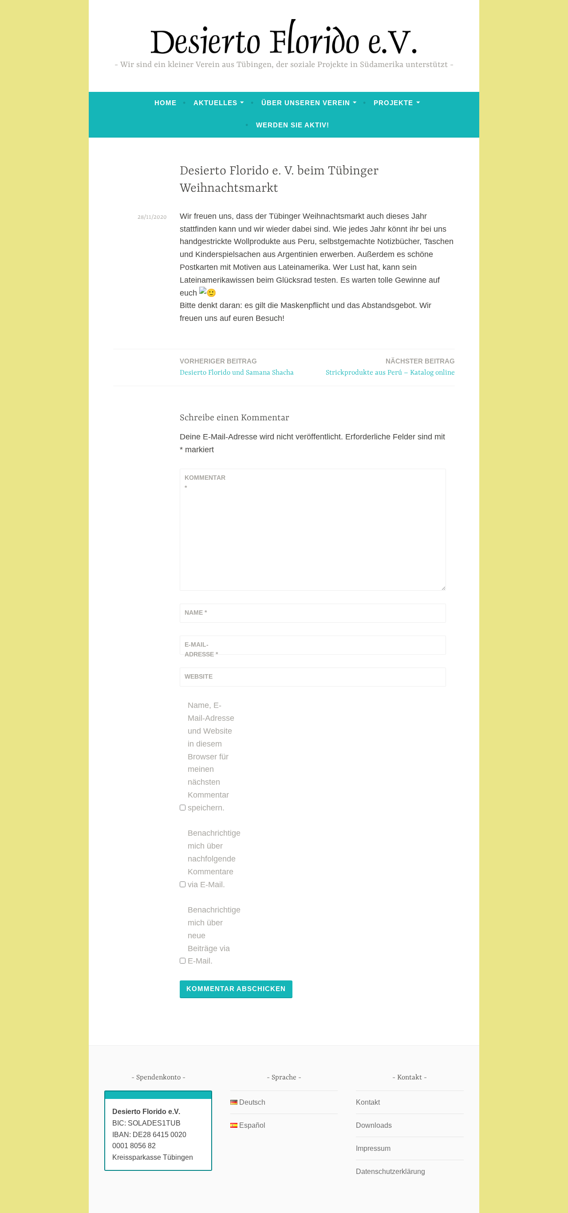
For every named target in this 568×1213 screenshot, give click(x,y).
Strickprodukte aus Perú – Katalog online (390, 367)
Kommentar (205, 482)
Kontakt (368, 1102)
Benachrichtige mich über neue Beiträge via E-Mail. (212, 935)
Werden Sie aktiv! (292, 125)
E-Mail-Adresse (201, 649)
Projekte (393, 103)
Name (196, 612)
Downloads (374, 1125)
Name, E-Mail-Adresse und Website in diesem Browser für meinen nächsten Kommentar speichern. (211, 756)
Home (165, 103)
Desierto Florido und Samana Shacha (237, 367)
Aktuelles (215, 103)
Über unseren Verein (305, 103)
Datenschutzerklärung (390, 1171)
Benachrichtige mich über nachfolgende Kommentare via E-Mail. (212, 859)
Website (199, 676)
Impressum (373, 1148)
